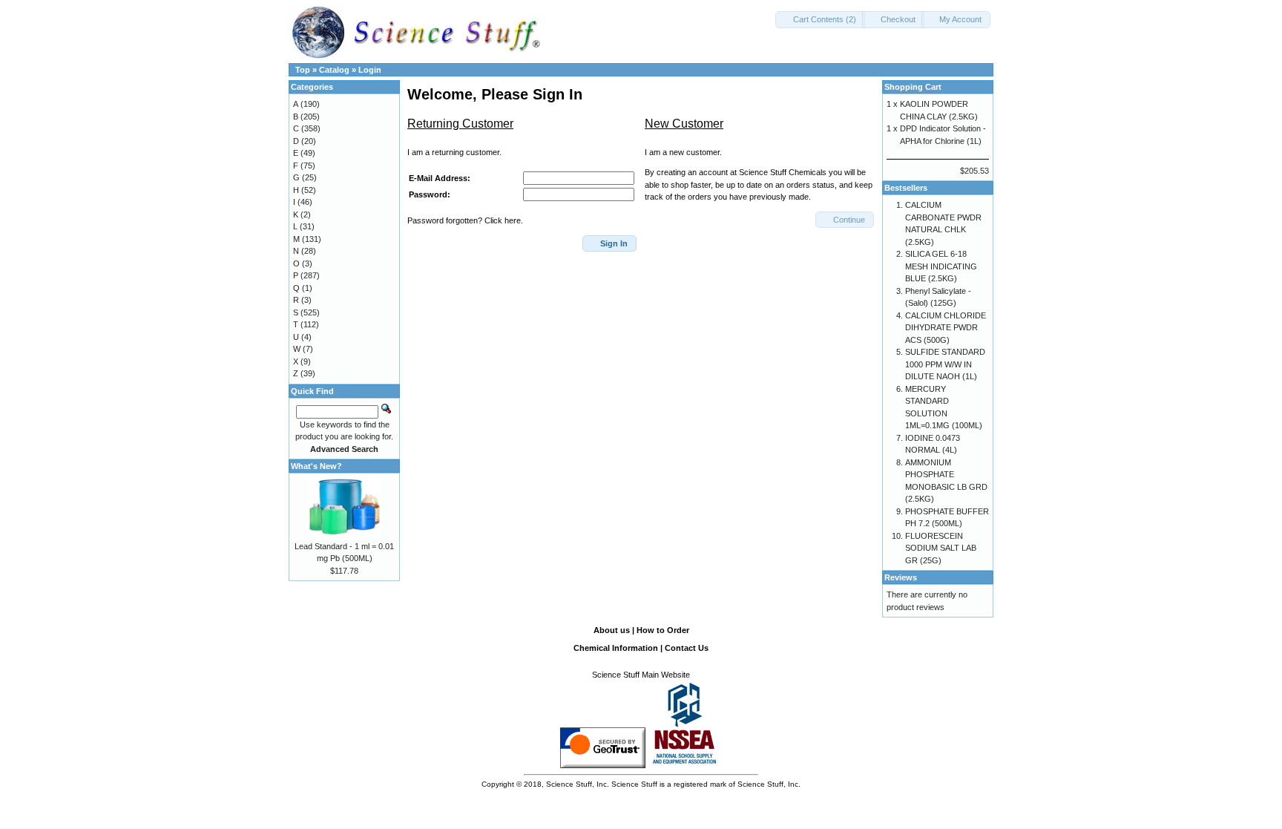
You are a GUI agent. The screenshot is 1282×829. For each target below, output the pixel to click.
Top (302, 69)
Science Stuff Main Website (641, 674)
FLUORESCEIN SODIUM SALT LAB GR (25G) (940, 548)
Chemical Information (615, 647)
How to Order (663, 630)
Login (369, 69)
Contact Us (687, 647)
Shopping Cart (912, 86)
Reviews (900, 577)
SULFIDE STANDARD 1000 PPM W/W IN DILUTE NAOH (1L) (945, 364)
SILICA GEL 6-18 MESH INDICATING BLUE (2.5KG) (941, 266)
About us (612, 630)
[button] (820, 19)
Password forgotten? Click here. (465, 220)
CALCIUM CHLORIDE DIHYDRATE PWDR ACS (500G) (945, 327)
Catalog (334, 69)
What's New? (316, 466)
